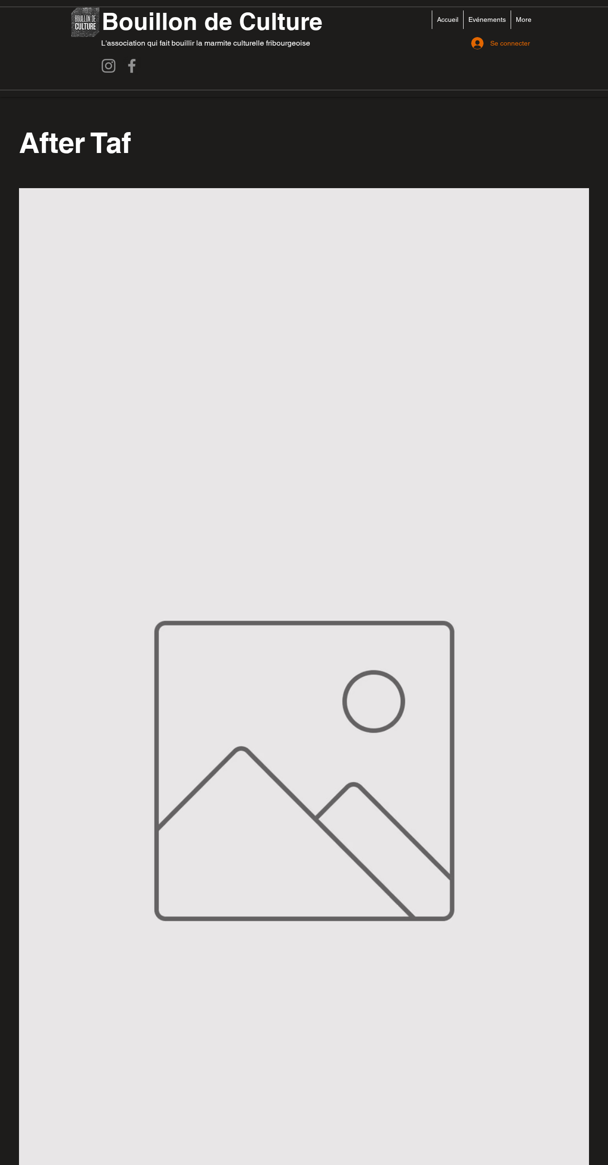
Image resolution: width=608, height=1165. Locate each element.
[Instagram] (108, 66)
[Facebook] (132, 66)
